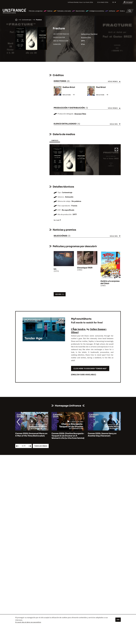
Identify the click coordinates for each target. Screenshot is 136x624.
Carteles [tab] (54, 140)
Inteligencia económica (96, 11)
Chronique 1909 (84, 268)
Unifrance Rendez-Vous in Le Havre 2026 (80, 2)
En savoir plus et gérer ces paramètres (28, 622)
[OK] (118, 619)
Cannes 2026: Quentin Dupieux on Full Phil (104, 434)
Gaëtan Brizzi (85, 34)
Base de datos (80, 11)
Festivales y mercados (64, 11)
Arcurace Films (86, 37)
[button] (116, 150)
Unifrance (112, 11)
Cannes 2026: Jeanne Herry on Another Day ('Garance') (66, 434)
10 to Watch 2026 (102, 2)
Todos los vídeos (40, 446)
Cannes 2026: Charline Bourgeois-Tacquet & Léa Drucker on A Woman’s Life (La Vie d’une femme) (31, 435)
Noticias (49, 11)
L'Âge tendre (78, 329)
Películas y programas (36, 11)
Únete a (122, 11)
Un (55, 269)
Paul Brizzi (94, 34)
